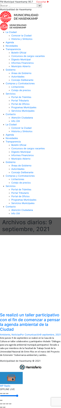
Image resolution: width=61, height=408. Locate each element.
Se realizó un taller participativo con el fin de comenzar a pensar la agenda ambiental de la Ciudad (30, 322)
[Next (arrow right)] (4, 407)
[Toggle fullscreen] (7, 403)
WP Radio (5, 385)
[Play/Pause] (4, 393)
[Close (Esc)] (1, 403)
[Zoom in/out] (10, 403)
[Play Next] (7, 393)
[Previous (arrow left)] (1, 407)
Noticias (15, 334)
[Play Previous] (1, 393)
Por (30, 334)
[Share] (4, 403)
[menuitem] (11, 32)
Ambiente (5, 334)
